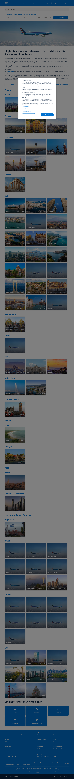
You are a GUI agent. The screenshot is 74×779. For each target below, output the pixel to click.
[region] (37, 98)
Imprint (24, 109)
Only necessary (28, 114)
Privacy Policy (25, 106)
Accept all (47, 114)
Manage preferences (27, 111)
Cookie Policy (25, 108)
